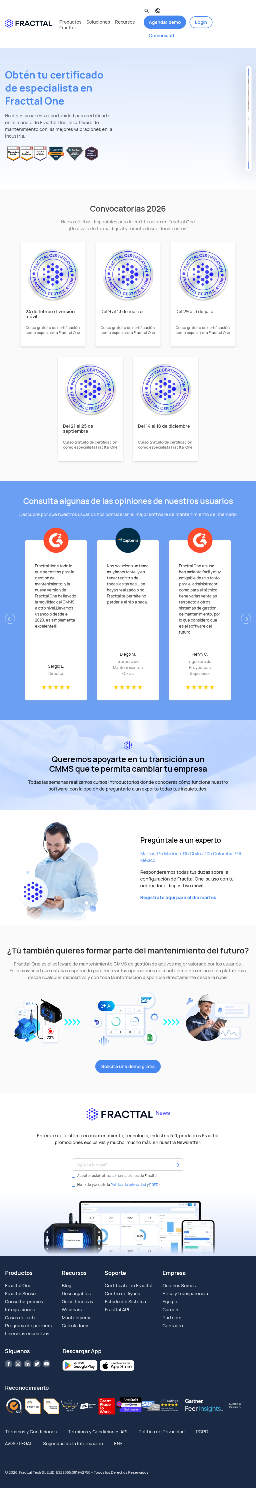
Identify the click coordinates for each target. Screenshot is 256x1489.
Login (201, 22)
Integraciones (20, 1309)
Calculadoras (76, 1326)
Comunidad (161, 35)
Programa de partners (28, 1326)
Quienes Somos (179, 1285)
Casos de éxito (20, 1318)
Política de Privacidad (161, 1432)
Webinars (72, 1309)
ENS (118, 1443)
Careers (171, 1309)
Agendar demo (165, 22)
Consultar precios (24, 1301)
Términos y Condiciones (31, 1432)
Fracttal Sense (20, 1293)
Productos (70, 22)
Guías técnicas (77, 1301)
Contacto (172, 1326)
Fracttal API (117, 1309)
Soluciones (98, 22)
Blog (66, 1285)
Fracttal (67, 28)
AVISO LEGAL (18, 1443)
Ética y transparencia (185, 1293)
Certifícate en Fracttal (128, 1285)
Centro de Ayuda (122, 1293)
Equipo (169, 1301)
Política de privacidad (128, 1184)
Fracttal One (18, 1285)
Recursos (125, 22)
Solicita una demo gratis (128, 1066)
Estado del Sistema (125, 1301)
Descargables (76, 1293)
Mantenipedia (77, 1318)
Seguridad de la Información (73, 1443)
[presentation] (10, 619)
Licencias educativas (27, 1334)
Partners (171, 1318)
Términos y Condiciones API (98, 1432)
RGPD (153, 1184)
